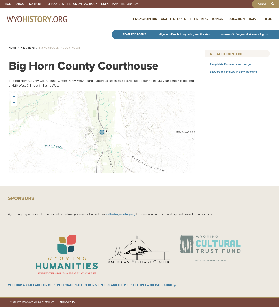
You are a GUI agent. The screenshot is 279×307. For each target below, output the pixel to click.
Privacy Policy (67, 302)
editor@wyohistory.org (120, 214)
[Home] (46, 19)
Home (9, 4)
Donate (262, 4)
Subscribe (36, 4)
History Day (130, 4)
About (21, 4)
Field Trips (199, 19)
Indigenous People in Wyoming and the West (183, 34)
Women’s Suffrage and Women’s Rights (244, 34)
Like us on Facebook (82, 4)
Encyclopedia (145, 19)
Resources (55, 4)
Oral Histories (173, 19)
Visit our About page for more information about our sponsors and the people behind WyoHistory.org (90, 285)
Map (115, 4)
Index (104, 4)
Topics (217, 19)
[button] (14, 96)
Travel (254, 19)
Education (236, 19)
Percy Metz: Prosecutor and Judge (230, 64)
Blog (268, 19)
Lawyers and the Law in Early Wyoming (233, 72)
